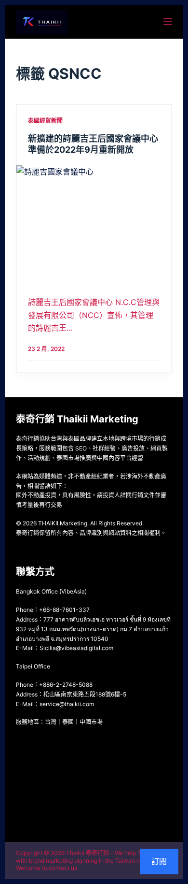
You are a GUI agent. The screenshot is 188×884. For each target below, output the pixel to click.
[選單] (167, 21)
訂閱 (159, 861)
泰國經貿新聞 (45, 120)
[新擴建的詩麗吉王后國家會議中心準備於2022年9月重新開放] (93, 223)
